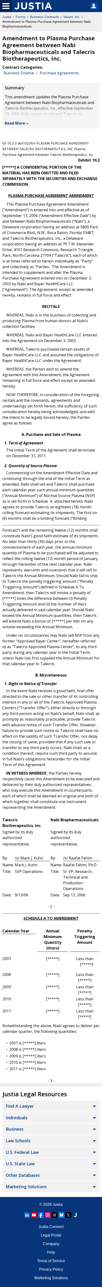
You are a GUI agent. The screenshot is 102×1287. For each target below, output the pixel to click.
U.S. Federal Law (22, 1152)
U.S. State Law (20, 1163)
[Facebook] (41, 1215)
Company (51, 1244)
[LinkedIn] (27, 1215)
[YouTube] (34, 1215)
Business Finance (19, 73)
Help (51, 1252)
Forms (20, 17)
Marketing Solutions (26, 1186)
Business (14, 1129)
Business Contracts (44, 17)
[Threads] (54, 1215)
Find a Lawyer (20, 1106)
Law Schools (18, 1140)
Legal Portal (51, 1235)
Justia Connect (51, 1227)
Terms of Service (51, 1261)
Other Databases (23, 1175)
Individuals (17, 1117)
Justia (6, 17)
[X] (68, 1215)
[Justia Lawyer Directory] (75, 1215)
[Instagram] (48, 1215)
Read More (15, 123)
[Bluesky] (61, 1215)
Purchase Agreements (59, 73)
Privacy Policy (51, 1269)
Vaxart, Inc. (71, 17)
